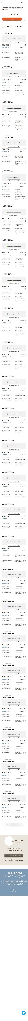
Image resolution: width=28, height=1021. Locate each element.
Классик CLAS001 (8, 376)
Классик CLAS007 (8, 568)
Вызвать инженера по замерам (14, 855)
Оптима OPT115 (7, 171)
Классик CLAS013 (8, 696)
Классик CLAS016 (8, 792)
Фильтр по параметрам (11, 19)
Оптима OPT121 (7, 274)
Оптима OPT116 (7, 206)
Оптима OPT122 (7, 308)
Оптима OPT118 (7, 240)
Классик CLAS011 (8, 632)
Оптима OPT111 (7, 32)
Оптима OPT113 (7, 102)
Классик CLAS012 (8, 664)
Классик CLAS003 (8, 439)
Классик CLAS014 (8, 728)
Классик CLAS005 (8, 503)
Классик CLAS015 (8, 760)
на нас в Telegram (14, 874)
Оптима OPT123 (7, 342)
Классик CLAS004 (8, 471)
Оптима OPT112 (7, 67)
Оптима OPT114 (7, 136)
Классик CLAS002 (8, 407)
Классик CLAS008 (8, 600)
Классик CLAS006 (8, 535)
